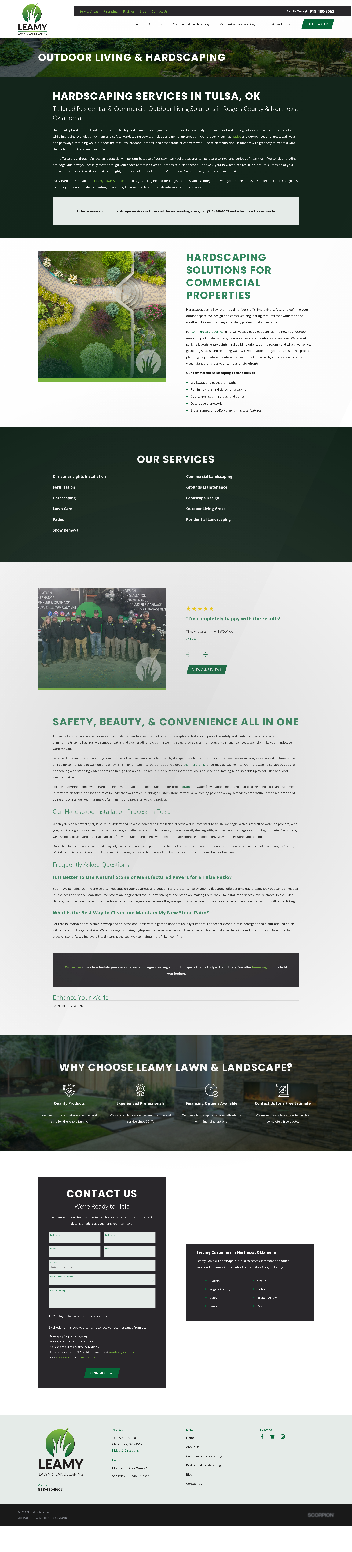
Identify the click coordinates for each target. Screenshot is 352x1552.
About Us (192, 1447)
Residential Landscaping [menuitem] (237, 24)
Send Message (102, 1373)
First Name (55, 1235)
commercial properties (207, 331)
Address (53, 1262)
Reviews (128, 11)
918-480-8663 (322, 11)
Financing (111, 11)
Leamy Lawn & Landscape (112, 181)
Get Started (317, 24)
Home (190, 1438)
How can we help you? (60, 1290)
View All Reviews (206, 669)
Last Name (110, 1235)
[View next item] (204, 654)
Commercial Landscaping (204, 1456)
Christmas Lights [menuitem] (278, 24)
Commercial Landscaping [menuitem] (191, 24)
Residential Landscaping (203, 1465)
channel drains (194, 764)
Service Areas (89, 11)
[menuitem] (23, 1517)
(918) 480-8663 (218, 211)
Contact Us (159, 11)
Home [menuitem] (133, 24)
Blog (143, 11)
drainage (188, 786)
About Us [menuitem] (155, 24)
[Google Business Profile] (272, 1436)
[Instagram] (283, 1436)
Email (107, 1248)
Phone (53, 1248)
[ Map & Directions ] (126, 1450)
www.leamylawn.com (121, 1352)
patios (236, 136)
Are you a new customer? (61, 1276)
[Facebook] (262, 1436)
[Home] (33, 19)
